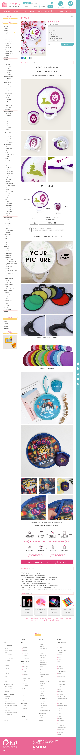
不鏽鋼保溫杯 (8, 257)
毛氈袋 (7, 199)
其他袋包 (7, 215)
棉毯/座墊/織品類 (9, 284)
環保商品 (7, 219)
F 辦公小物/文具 (7, 144)
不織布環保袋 (8, 179)
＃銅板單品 (63, 620)
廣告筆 (7, 150)
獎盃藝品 (7, 303)
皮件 (6, 134)
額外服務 (7, 55)
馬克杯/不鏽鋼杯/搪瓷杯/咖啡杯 (11, 271)
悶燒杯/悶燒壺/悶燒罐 (10, 259)
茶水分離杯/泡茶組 (9, 273)
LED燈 (7, 101)
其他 (7, 125)
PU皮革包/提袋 (9, 203)
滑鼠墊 (7, 158)
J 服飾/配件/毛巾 (7, 234)
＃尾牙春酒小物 (43, 618)
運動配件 (7, 129)
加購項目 (6, 313)
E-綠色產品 (8, 64)
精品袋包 (7, 165)
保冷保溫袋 (8, 181)
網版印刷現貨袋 (9, 39)
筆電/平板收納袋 (9, 211)
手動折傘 (8, 117)
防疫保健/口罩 (8, 45)
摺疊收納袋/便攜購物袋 (10, 185)
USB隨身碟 (8, 95)
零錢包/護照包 (8, 187)
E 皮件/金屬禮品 (7, 132)
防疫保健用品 (8, 78)
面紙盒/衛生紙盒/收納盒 (10, 288)
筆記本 (7, 146)
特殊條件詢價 (68, 44)
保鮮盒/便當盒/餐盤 (10, 228)
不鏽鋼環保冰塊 (10, 142)
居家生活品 (8, 280)
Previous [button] (20, 606)
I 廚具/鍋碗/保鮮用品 (8, 226)
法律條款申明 (35, 749)
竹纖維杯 (8, 68)
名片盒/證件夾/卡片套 (10, 154)
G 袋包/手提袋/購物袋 (8, 162)
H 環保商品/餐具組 (8, 217)
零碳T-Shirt (9, 66)
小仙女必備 (9, 138)
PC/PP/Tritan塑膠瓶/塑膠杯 (11, 261)
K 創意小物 (6, 246)
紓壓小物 (7, 250)
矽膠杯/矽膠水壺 (9, 266)
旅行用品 (7, 292)
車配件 (7, 298)
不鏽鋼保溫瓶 (8, 255)
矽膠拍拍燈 (8, 109)
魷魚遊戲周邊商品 (9, 53)
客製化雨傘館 (8, 113)
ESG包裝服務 (8, 309)
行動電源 (7, 97)
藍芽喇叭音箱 (8, 99)
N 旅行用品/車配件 (8, 290)
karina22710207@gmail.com (39, 743)
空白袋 (7, 35)
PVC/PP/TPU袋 (9, 205)
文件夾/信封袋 (8, 207)
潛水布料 (7, 201)
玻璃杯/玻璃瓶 (8, 268)
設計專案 (6, 57)
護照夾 (8, 296)
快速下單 (70, 7)
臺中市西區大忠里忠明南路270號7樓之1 (41, 744)
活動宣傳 (7, 88)
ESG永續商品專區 (8, 62)
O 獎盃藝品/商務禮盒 (8, 300)
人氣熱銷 (6, 28)
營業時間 (36, 742)
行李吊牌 (8, 294)
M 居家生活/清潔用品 (8, 278)
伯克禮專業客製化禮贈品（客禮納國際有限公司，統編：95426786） (11, 4)
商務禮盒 (7, 305)
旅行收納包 (9, 193)
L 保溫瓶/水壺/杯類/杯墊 (9, 253)
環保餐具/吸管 (8, 223)
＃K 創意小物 (50, 620)
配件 (6, 244)
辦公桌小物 (8, 160)
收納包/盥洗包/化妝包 (10, 191)
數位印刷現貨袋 (9, 41)
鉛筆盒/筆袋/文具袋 (10, 209)
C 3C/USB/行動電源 (8, 93)
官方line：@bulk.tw (61, 7)
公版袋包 (7, 37)
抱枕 (6, 240)
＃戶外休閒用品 (68, 618)
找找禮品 (27, 3)
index (10, 742)
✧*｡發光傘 (9, 115)
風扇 (6, 103)
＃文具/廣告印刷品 (42, 620)
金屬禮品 (7, 140)
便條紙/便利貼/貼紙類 (10, 148)
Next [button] (73, 606)
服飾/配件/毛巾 (9, 47)
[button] (29, 58)
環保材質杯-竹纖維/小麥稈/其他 (11, 264)
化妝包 (8, 197)
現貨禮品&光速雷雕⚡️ (10, 32)
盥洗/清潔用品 (8, 282)
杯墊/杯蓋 (8, 275)
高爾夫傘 (8, 123)
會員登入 (6, 321)
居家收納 (7, 286)
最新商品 (6, 26)
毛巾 (6, 242)
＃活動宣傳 (50, 618)
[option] (33, 34)
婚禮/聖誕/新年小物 (10, 86)
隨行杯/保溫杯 (8, 49)
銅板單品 (6, 311)
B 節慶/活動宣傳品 (8, 82)
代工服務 (6, 307)
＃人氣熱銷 (25, 618)
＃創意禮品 (56, 620)
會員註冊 (6, 323)
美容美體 (7, 80)
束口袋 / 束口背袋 (9, 183)
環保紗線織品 (9, 70)
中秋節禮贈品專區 (9, 90)
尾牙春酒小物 (8, 84)
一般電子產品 (8, 107)
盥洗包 (8, 195)
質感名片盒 (9, 136)
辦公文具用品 (8, 43)
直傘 (7, 121)
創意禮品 (7, 248)
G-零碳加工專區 (9, 74)
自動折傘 (8, 119)
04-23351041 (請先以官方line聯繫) (45, 741)
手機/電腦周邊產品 (9, 105)
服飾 (6, 236)
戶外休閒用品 (8, 127)
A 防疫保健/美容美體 (8, 76)
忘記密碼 (6, 326)
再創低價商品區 (9, 51)
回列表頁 (47, 624)
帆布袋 (7, 177)
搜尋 (50, 6)
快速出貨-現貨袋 (9, 167)
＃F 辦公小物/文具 (32, 620)
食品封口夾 (8, 232)
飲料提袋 (7, 189)
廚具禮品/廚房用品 (9, 230)
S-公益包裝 (8, 72)
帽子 (6, 238)
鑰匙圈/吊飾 (8, 156)
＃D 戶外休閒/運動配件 (58, 618)
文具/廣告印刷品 (9, 152)
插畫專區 (6, 59)
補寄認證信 (6, 328)
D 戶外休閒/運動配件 (8, 111)
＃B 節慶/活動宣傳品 (34, 618)
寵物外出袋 (8, 213)
